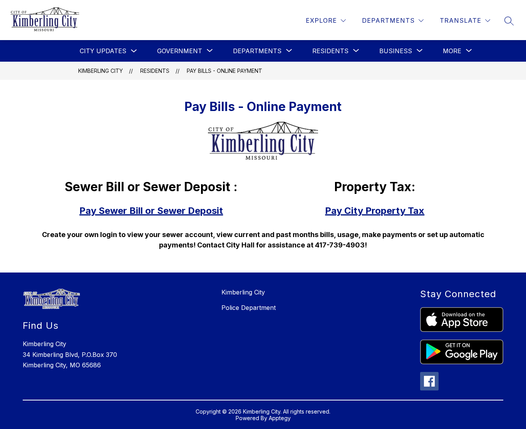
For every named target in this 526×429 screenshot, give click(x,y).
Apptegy (280, 418)
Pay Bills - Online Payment (224, 70)
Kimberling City (100, 70)
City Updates (103, 51)
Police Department (248, 307)
